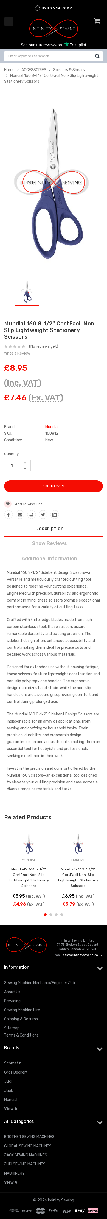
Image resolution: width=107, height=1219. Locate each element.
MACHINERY (14, 1173)
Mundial (10, 1099)
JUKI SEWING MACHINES (25, 1164)
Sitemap (11, 1028)
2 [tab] (50, 914)
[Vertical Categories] (8, 21)
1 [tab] (45, 914)
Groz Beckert (16, 1072)
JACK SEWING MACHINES (25, 1155)
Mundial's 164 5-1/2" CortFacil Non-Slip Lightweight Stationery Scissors (29, 877)
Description (49, 529)
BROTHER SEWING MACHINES (29, 1136)
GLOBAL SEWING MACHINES (28, 1146)
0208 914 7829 (56, 8)
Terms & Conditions (21, 1035)
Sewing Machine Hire (22, 1010)
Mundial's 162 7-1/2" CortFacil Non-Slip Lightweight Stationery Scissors (78, 877)
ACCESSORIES (33, 70)
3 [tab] (56, 914)
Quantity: (11, 454)
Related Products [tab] (28, 817)
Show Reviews (49, 543)
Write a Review (17, 353)
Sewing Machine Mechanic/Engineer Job (39, 983)
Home (9, 70)
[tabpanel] (27, 292)
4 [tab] (61, 914)
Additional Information (49, 558)
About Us (12, 992)
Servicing (12, 1001)
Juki (8, 1081)
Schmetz (12, 1063)
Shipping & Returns (21, 1019)
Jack (8, 1090)
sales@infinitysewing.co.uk (82, 955)
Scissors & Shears (69, 70)
